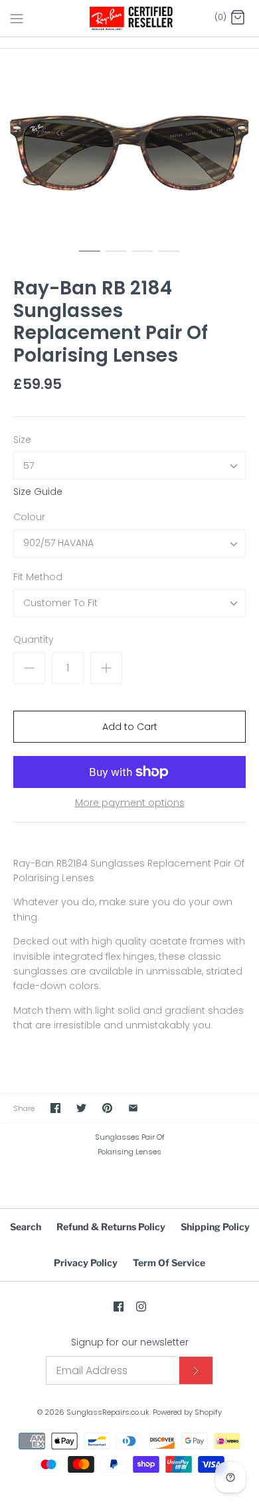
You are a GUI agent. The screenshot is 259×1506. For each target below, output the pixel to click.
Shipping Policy (215, 1226)
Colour (29, 517)
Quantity (33, 639)
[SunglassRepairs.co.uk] (130, 18)
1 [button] (89, 257)
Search (25, 1226)
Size (22, 440)
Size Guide (37, 492)
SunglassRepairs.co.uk (107, 1412)
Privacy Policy (86, 1262)
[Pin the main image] (107, 1108)
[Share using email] (133, 1108)
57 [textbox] (28, 466)
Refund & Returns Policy (110, 1226)
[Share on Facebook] (55, 1108)
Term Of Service (169, 1262)
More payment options (130, 803)
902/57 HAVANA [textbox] (58, 543)
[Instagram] (141, 1307)
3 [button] (142, 257)
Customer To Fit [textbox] (60, 603)
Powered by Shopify (187, 1412)
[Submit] (196, 1370)
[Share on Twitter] (81, 1108)
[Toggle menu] (16, 18)
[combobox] (129, 466)
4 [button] (169, 257)
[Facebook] (119, 1307)
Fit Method (37, 577)
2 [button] (116, 257)
